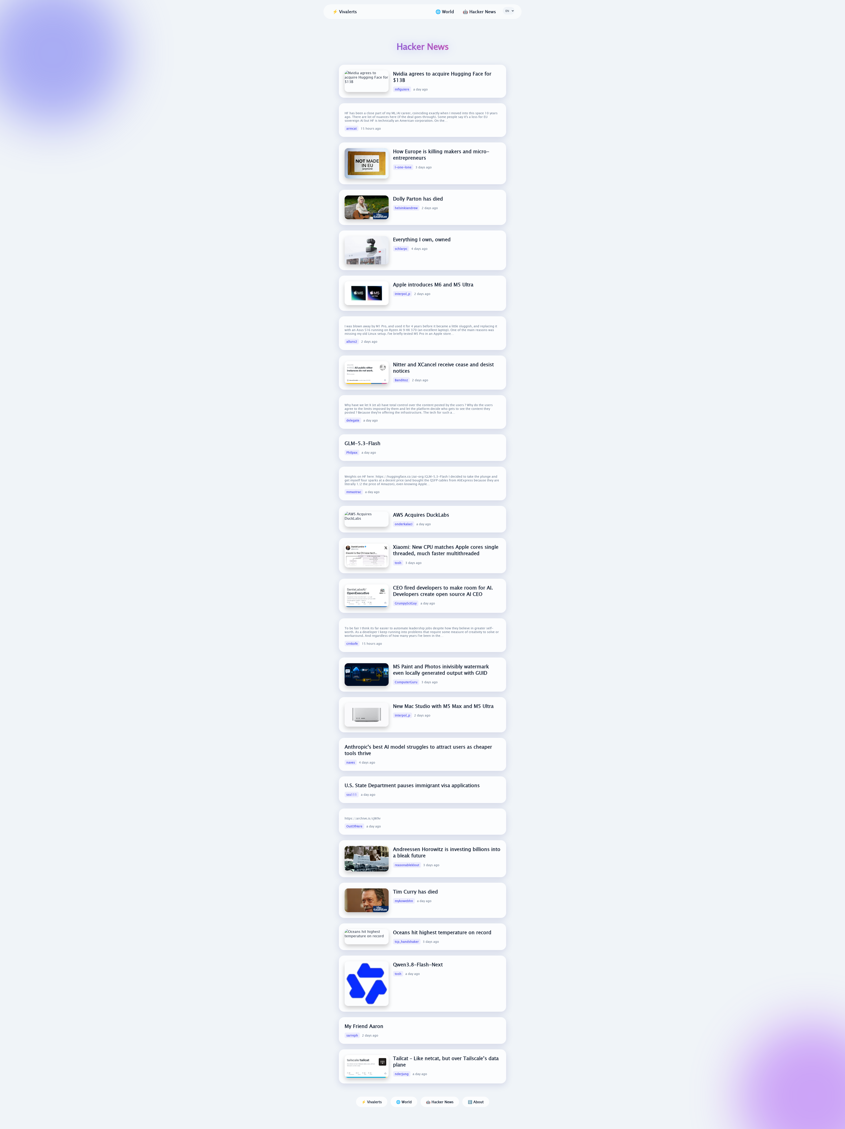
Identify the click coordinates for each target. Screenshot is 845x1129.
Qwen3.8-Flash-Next (418, 964)
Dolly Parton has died (418, 199)
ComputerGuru (406, 682)
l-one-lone (403, 167)
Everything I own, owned (422, 239)
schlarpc (401, 249)
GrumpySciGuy (406, 603)
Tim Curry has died (415, 892)
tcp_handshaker (407, 941)
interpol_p (402, 294)
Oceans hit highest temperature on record (442, 932)
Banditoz (401, 380)
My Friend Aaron (364, 1026)
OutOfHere (354, 826)
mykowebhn (404, 901)
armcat (351, 128)
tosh (398, 562)
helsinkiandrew (406, 208)
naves (350, 762)
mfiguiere (402, 89)
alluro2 (351, 341)
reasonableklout (407, 865)
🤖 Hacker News (440, 1102)
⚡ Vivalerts (344, 11)
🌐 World (404, 1102)
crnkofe (352, 643)
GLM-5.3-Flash (362, 443)
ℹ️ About (476, 1102)
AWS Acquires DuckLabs (421, 515)
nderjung (402, 1074)
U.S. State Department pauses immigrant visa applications (412, 785)
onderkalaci (403, 524)
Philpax (352, 453)
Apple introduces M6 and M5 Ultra (433, 284)
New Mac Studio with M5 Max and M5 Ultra (443, 706)
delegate (352, 420)
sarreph (352, 1035)
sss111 (351, 794)
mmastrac (353, 492)
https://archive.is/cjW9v (362, 818)
